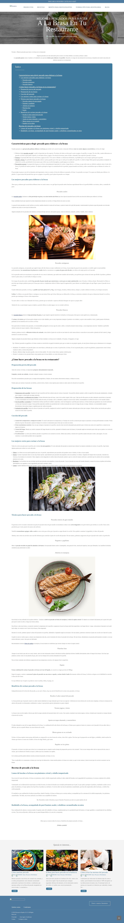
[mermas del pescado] (96, 860)
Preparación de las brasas (29, 92)
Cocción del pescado (27, 94)
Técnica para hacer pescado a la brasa (33, 99)
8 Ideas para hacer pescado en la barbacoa (61, 872)
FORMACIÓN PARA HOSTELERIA (88, 7)
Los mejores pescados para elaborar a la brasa (36, 78)
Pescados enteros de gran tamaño (32, 101)
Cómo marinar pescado (20, 872)
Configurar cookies (23, 919)
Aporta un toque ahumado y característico (34, 119)
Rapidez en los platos (29, 123)
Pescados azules (27, 80)
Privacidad (14, 917)
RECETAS (41, 7)
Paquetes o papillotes (28, 103)
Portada (14, 52)
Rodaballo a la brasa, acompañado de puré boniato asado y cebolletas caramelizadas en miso (51, 131)
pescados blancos (18, 315)
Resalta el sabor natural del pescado (33, 114)
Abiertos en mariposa (29, 105)
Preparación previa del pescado (31, 89)
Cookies (13, 919)
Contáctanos (27, 907)
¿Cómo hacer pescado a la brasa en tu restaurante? (37, 87)
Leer (14, 891)
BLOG (107, 7)
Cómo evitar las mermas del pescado (94, 872)
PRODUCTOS (28, 7)
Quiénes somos (16, 907)
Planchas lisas (26, 108)
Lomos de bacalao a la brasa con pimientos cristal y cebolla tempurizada (45, 128)
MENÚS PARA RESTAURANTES (60, 7)
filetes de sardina (29, 643)
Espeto (24, 110)
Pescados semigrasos (28, 82)
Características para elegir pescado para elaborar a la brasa (40, 75)
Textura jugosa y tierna (29, 117)
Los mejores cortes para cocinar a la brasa (34, 96)
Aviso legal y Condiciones (26, 917)
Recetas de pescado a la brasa (30, 126)
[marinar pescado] (27, 860)
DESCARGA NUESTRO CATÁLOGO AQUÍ (62, 1)
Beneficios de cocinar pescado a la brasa (34, 112)
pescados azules (18, 196)
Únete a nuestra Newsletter (100, 903)
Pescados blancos (27, 84)
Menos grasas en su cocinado (31, 121)
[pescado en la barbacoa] (62, 860)
